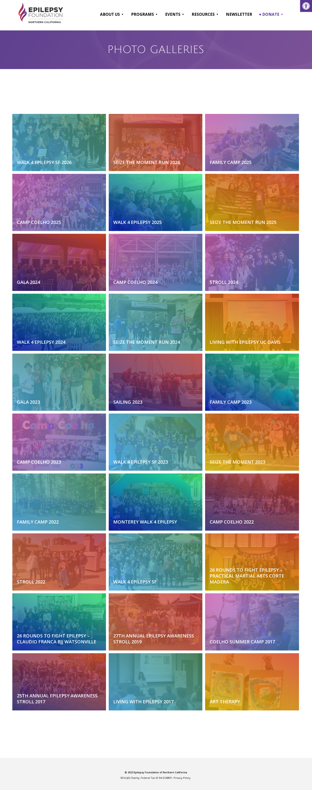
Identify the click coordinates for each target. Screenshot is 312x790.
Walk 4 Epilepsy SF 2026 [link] (44, 162)
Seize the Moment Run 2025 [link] (243, 222)
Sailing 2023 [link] (127, 402)
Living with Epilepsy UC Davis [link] (245, 342)
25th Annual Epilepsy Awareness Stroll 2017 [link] (57, 699)
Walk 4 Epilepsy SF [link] (135, 582)
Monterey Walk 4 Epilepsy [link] (145, 522)
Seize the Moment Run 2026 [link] (146, 162)
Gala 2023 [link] (28, 402)
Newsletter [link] (239, 14)
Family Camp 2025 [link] (230, 162)
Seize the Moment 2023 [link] (237, 462)
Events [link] (172, 14)
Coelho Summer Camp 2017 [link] (242, 642)
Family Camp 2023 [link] (230, 402)
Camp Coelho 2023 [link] (39, 462)
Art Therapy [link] (225, 702)
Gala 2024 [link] (28, 282)
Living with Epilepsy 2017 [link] (143, 702)
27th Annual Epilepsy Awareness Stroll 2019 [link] (153, 639)
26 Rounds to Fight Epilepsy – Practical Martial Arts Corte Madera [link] (247, 576)
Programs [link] (142, 14)
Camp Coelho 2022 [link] (232, 522)
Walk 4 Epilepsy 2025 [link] (137, 222)
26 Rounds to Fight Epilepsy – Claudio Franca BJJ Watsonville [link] (56, 639)
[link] (306, 6)
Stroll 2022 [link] (31, 582)
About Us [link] (110, 14)
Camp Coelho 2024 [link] (135, 282)
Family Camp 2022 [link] (38, 522)
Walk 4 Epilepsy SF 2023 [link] (140, 462)
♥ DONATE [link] (269, 14)
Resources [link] (203, 14)
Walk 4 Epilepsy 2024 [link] (41, 342)
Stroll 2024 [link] (224, 282)
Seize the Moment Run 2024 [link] (146, 342)
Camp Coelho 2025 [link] (39, 222)
